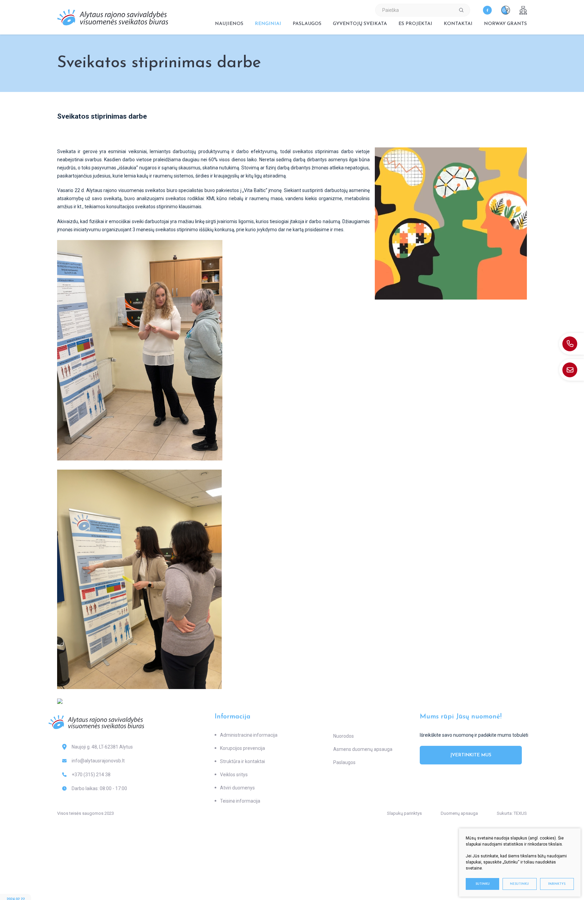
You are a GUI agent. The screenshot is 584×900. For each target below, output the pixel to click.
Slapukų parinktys (404, 813)
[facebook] (487, 10)
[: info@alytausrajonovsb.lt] (571, 370)
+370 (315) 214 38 (91, 774)
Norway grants (505, 23)
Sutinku (483, 883)
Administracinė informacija (248, 735)
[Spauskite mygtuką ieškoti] (461, 10)
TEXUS (520, 813)
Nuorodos (343, 736)
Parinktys (556, 883)
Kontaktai (458, 23)
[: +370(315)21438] (571, 344)
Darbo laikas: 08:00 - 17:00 (99, 788)
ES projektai (415, 23)
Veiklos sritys (234, 774)
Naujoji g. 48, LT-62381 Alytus (102, 747)
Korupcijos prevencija (242, 748)
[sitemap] (523, 10)
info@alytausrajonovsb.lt (98, 760)
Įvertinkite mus (471, 755)
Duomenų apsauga (459, 813)
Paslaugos (307, 23)
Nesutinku (519, 883)
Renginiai (268, 23)
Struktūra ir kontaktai (242, 761)
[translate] (505, 10)
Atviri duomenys (237, 787)
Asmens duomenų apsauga (362, 749)
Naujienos (229, 23)
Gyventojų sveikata (360, 23)
